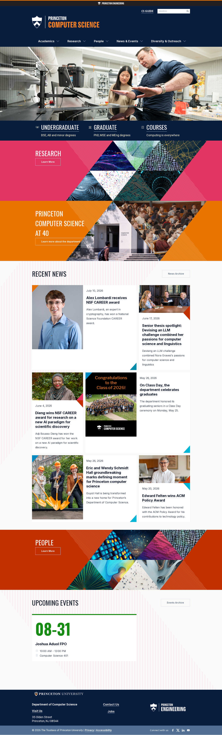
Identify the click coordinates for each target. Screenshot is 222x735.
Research (74, 41)
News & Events (127, 41)
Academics (46, 41)
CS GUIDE (147, 11)
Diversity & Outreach (166, 41)
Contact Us (111, 704)
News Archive (176, 273)
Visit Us (37, 711)
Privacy (89, 730)
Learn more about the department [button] (60, 241)
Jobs (111, 711)
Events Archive (175, 602)
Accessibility (104, 730)
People (99, 41)
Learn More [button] (48, 161)
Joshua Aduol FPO (51, 644)
